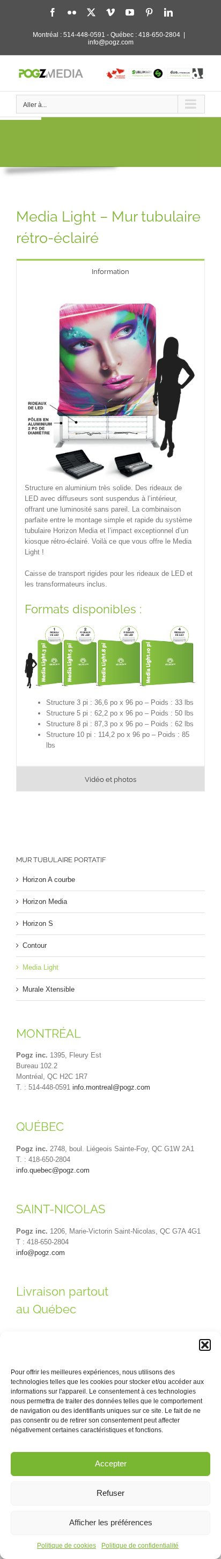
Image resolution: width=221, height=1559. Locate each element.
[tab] (110, 271)
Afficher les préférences (110, 1522)
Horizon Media (45, 902)
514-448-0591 (84, 35)
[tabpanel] (110, 525)
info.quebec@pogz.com (53, 1170)
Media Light (40, 967)
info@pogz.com (111, 42)
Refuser (110, 1492)
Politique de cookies (66, 1545)
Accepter (111, 1463)
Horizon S (38, 923)
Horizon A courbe (49, 880)
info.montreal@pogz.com (111, 1087)
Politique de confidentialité (140, 1545)
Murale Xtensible (49, 989)
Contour (35, 945)
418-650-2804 (159, 35)
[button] (205, 1345)
